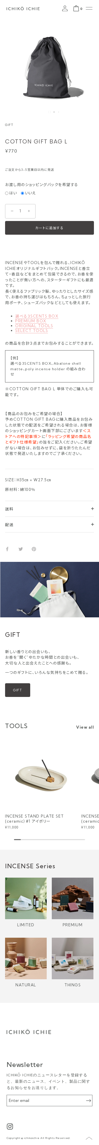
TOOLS (16, 726)
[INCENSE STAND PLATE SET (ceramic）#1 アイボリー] (42, 774)
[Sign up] (88, 1100)
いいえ (30, 193)
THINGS (72, 985)
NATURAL (25, 985)
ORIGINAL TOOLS (34, 325)
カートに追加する (49, 228)
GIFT (17, 690)
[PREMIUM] (72, 898)
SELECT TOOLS (31, 330)
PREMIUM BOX (30, 321)
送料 (9, 509)
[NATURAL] (26, 958)
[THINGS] (72, 958)
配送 (9, 524)
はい (13, 193)
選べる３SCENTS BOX (36, 316)
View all (85, 727)
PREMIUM (73, 924)
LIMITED (26, 924)
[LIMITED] (26, 898)
